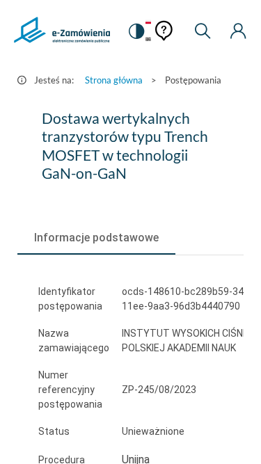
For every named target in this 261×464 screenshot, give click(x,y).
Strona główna (114, 80)
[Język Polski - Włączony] (148, 22)
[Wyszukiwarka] (202, 31)
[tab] (96, 238)
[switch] (136, 31)
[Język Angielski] (148, 40)
